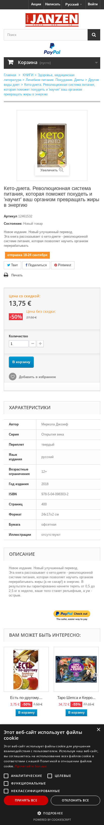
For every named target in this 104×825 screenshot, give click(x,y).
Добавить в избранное (37, 377)
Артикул (10, 216)
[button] (52, 813)
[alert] (52, 774)
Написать (52, 4)
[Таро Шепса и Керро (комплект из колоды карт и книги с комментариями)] (76, 669)
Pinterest (64, 265)
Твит (14, 265)
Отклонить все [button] (75, 800)
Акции (36, 4)
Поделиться (37, 265)
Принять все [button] (26, 800)
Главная (10, 75)
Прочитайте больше (31, 766)
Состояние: (13, 223)
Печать (17, 275)
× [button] (98, 730)
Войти (93, 4)
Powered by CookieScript (52, 819)
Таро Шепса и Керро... (76, 697)
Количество (18, 336)
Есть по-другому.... (26, 697)
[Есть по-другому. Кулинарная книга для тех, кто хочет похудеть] (26, 669)
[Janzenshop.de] (52, 20)
